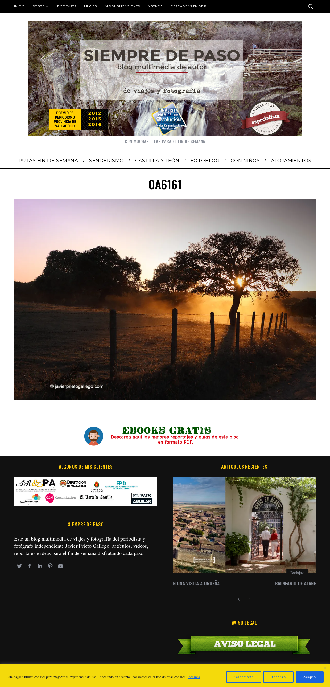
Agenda (155, 6)
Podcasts (66, 6)
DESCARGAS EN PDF (188, 6)
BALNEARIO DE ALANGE (244, 583)
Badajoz (244, 572)
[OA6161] (165, 398)
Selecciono (244, 676)
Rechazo (278, 676)
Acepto (309, 676)
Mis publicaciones (122, 6)
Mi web (90, 6)
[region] (165, 675)
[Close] (324, 668)
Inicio (19, 6)
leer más (194, 676)
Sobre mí (41, 6)
